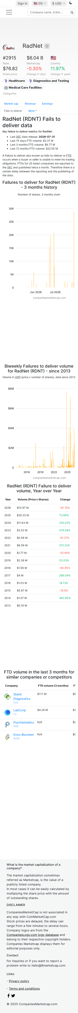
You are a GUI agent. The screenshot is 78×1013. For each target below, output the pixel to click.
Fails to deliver (13, 110)
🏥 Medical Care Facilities (23, 87)
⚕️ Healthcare (14, 81)
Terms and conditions (24, 988)
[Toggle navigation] (9, 12)
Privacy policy (19, 981)
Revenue (30, 103)
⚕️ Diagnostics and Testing (49, 81)
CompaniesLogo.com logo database (33, 935)
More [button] (31, 110)
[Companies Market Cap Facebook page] (8, 996)
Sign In (22, 3)
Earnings (47, 103)
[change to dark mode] (70, 3)
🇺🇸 (38, 3)
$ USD (57, 3)
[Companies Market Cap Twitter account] (13, 996)
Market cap (11, 103)
